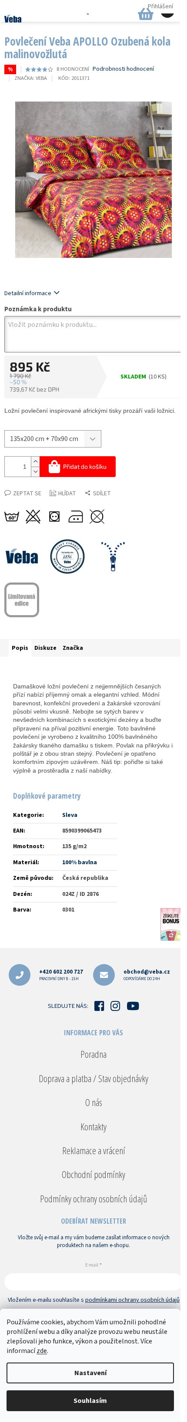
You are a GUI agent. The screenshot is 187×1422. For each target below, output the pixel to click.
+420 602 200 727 (61, 974)
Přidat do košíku (85, 466)
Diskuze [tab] (45, 648)
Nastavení (90, 1373)
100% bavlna (79, 862)
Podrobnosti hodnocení (123, 69)
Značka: (30, 78)
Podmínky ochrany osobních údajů (93, 1198)
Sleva (69, 815)
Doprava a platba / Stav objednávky (93, 1078)
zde (42, 1351)
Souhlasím (90, 1401)
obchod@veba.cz (147, 974)
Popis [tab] (20, 648)
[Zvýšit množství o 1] (35, 462)
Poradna (93, 1053)
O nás (93, 1102)
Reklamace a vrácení (93, 1150)
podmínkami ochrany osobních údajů (132, 1300)
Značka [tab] (73, 648)
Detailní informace (27, 293)
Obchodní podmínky (93, 1174)
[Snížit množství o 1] (35, 472)
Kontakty (93, 1126)
